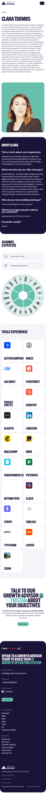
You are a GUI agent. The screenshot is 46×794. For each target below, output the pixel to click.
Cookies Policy (6, 779)
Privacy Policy (6, 782)
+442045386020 (9, 682)
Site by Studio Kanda (33, 786)
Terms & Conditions (8, 775)
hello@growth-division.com (14, 673)
